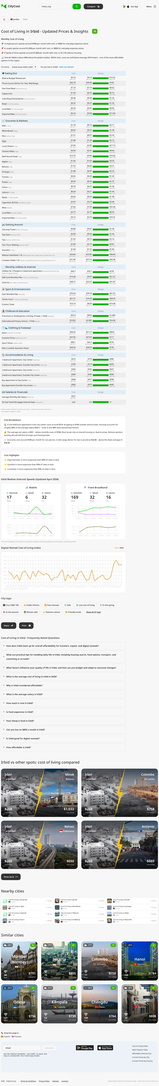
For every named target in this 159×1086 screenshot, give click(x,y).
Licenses (65, 1081)
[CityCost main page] (10, 6)
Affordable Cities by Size (141, 1053)
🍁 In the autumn (11, 612)
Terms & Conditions (28, 1081)
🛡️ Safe (67, 605)
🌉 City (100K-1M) (11, 605)
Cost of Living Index (140, 1046)
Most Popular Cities (140, 1050)
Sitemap (55, 1081)
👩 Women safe (31, 612)
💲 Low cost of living (85, 605)
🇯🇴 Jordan (14, 19)
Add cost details (66, 67)
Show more (9, 877)
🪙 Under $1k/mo (31, 605)
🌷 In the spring (107, 605)
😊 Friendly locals (73, 612)
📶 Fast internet (51, 605)
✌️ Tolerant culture (51, 612)
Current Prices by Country (142, 1061)
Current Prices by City (140, 1057)
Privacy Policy (44, 1081)
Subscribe (49, 1048)
